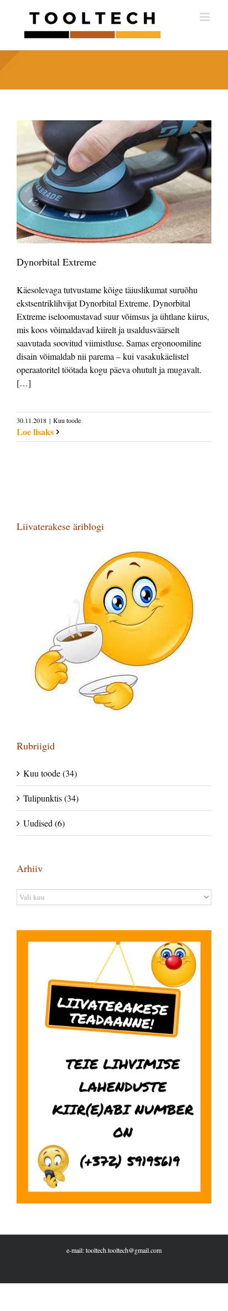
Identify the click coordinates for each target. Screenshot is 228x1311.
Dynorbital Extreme (56, 261)
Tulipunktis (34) (51, 798)
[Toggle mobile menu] (205, 17)
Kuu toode (67, 420)
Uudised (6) (44, 823)
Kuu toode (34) (50, 773)
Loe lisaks (35, 431)
